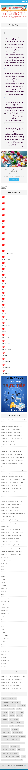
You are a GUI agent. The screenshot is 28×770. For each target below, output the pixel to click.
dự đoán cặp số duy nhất (8, 709)
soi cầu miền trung (17, 732)
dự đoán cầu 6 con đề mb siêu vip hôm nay (11, 435)
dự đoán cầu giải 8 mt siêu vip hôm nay (10, 507)
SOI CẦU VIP (5, 726)
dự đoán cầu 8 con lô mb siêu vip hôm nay (11, 451)
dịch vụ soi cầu (6, 702)
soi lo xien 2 (12, 749)
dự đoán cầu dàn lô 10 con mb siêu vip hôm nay (12, 457)
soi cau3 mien (20, 712)
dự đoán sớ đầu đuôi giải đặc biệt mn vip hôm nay (12, 548)
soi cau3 (12, 712)
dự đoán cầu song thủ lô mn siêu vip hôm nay (12, 551)
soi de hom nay (6, 743)
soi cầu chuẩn (6, 729)
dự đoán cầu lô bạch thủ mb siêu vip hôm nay (12, 476)
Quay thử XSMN (6, 373)
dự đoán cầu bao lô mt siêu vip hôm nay (10, 498)
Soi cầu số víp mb (5, 466)
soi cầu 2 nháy (19, 726)
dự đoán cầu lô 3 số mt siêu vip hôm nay (10, 510)
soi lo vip (5, 749)
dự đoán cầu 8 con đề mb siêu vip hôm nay (11, 438)
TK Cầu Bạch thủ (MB (6, 598)
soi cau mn (5, 722)
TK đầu (3, 307)
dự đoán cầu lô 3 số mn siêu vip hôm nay (10, 541)
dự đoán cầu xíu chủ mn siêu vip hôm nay (11, 554)
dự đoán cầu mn (21, 705)
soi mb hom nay (13, 753)
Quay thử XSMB (6, 361)
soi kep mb (14, 743)
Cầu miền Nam (5, 278)
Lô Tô (2, 645)
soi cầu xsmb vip (6, 739)
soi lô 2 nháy (21, 749)
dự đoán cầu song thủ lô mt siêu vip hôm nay (11, 520)
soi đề (23, 756)
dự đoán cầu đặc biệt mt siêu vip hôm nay (11, 504)
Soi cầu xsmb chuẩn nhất (7, 423)
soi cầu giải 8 (15, 729)
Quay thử (4, 355)
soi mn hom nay (6, 756)
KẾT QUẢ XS (4, 563)
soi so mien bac (15, 756)
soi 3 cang (5, 712)
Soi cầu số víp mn (5, 526)
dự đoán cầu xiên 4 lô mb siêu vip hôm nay (11, 491)
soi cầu (11, 726)
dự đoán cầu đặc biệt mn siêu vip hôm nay (11, 535)
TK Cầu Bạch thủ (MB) (7, 254)
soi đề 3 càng (6, 760)
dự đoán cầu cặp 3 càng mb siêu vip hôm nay (11, 454)
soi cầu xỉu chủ (15, 739)
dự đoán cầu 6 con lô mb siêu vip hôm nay (11, 448)
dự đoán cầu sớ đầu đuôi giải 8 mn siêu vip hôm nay (13, 545)
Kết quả (4, 218)
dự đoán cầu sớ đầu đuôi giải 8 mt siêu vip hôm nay (13, 513)
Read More (14, 179)
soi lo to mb (5, 746)
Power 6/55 (4, 242)
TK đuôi (4, 313)
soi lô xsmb (5, 753)
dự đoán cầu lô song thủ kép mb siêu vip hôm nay (13, 479)
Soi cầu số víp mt (5, 495)
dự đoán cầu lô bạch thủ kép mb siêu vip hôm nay (13, 473)
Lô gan (3, 289)
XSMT (3, 212)
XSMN (3, 206)
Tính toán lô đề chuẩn (6, 560)
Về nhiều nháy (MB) (6, 272)
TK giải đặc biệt (6, 319)
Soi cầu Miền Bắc (6, 732)
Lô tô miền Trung (6, 349)
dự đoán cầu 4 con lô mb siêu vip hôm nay (11, 445)
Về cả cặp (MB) (5, 266)
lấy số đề (19, 709)
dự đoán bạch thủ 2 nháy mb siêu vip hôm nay (12, 426)
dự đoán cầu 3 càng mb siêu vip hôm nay (10, 429)
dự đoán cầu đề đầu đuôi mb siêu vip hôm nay (12, 463)
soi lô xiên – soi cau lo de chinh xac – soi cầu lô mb (13, 420)
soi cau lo (19, 715)
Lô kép (3, 301)
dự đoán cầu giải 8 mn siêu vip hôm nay (10, 538)
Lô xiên (3, 295)
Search (3, 188)
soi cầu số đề (6, 736)
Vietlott (4, 224)
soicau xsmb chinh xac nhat (16, 722)
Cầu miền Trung (6, 283)
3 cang (4, 698)
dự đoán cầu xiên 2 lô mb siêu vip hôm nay (11, 485)
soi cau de (12, 715)
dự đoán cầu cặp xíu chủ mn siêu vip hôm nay (12, 532)
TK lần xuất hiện (6, 325)
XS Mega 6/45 (5, 230)
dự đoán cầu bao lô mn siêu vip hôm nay (10, 529)
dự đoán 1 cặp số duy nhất (9, 705)
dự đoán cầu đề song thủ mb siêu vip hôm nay (12, 470)
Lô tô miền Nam (6, 343)
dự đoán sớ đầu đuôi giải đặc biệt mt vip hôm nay (12, 516)
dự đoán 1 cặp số (16, 702)
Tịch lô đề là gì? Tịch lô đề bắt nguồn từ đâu (14, 170)
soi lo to (22, 743)
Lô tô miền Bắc (5, 337)
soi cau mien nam (14, 719)
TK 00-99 (4, 331)
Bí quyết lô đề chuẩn (6, 557)
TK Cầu (3, 595)
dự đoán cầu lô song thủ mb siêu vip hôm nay (12, 482)
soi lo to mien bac (15, 746)
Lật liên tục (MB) (6, 260)
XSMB (3, 200)
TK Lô (2, 616)
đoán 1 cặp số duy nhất (16, 760)
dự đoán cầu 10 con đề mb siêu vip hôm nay (11, 441)
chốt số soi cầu (12, 698)
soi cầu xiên (14, 736)
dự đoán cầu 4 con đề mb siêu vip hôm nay (11, 432)
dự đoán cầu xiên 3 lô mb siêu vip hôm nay (11, 488)
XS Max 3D (4, 248)
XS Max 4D (4, 236)
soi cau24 (5, 715)
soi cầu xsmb (22, 736)
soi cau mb (5, 719)
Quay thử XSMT (6, 367)
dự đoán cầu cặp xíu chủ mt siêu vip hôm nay (11, 501)
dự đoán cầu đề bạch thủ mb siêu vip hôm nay (12, 460)
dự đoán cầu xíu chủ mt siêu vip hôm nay (10, 523)
